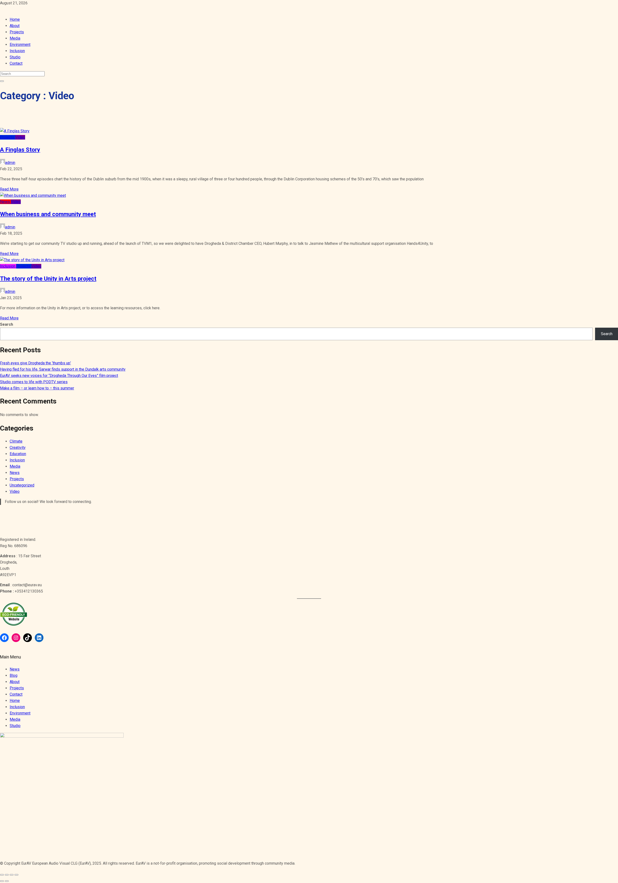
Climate (16, 441)
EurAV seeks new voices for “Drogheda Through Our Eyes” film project (59, 375)
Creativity (18, 447)
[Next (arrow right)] (7, 881)
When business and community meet (48, 214)
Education (18, 454)
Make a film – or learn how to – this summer (37, 388)
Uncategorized (22, 485)
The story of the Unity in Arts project (48, 278)
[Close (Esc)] (2, 875)
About (15, 25)
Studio (15, 57)
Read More (9, 189)
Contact (16, 63)
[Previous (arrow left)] (2, 881)
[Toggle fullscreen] (12, 875)
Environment (20, 44)
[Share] (7, 875)
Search (6, 324)
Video (20, 137)
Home (15, 19)
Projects (17, 32)
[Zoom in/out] (16, 875)
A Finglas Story (20, 149)
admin (10, 162)
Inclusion (17, 51)
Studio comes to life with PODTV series (34, 382)
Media (15, 38)
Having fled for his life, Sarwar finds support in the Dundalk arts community (63, 369)
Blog (13, 675)
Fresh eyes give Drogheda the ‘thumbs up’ (35, 363)
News (5, 201)
